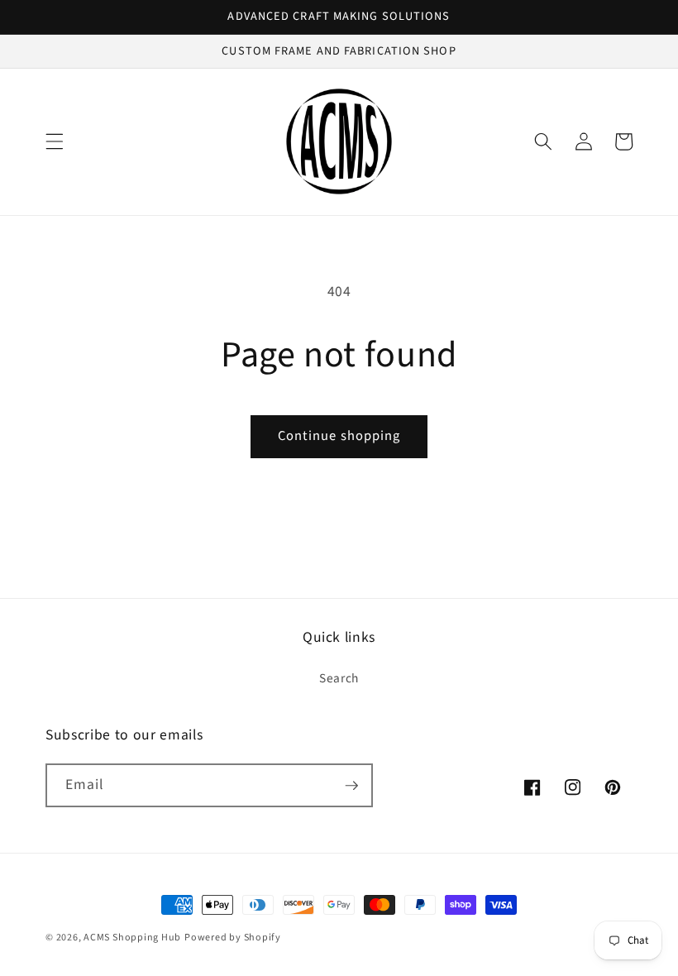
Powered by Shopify (232, 938)
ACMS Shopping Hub (132, 938)
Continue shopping (339, 436)
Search (339, 678)
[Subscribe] (351, 785)
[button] (54, 141)
